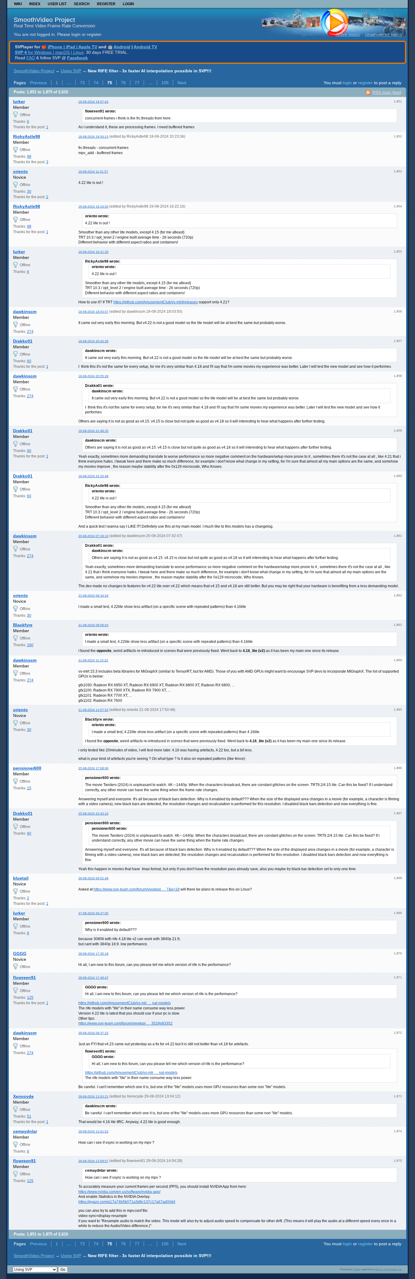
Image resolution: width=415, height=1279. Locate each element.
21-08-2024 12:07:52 (93, 710)
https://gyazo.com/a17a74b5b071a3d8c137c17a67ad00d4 (126, 1202)
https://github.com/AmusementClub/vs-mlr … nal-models (124, 1003)
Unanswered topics (383, 34)
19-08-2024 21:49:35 (93, 431)
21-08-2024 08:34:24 (93, 595)
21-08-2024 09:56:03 (93, 625)
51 (29, 1116)
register (365, 82)
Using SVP (71, 70)
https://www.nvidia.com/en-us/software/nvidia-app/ (119, 1192)
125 (30, 997)
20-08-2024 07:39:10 (93, 536)
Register (106, 4)
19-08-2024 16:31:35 (93, 251)
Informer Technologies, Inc (388, 1269)
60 (29, 361)
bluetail (21, 878)
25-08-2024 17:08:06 (93, 768)
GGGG (19, 953)
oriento (20, 171)
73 (82, 82)
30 (29, 191)
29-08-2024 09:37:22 (93, 1033)
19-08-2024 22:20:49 (93, 476)
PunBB (356, 1269)
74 (96, 82)
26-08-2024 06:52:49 (93, 878)
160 (30, 645)
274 (30, 331)
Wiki (18, 4)
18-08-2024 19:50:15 (93, 136)
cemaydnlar (25, 1131)
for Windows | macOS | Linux (49, 52)
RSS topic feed (386, 92)
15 (29, 788)
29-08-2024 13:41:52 (93, 1131)
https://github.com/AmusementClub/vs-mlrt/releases (155, 302)
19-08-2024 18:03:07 (93, 311)
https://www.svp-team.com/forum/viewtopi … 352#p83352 (125, 1023)
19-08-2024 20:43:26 (93, 341)
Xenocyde (23, 1096)
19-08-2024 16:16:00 (93, 206)
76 (123, 82)
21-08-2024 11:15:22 (93, 660)
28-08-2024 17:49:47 (93, 977)
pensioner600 (27, 768)
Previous (38, 82)
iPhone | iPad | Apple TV (72, 46)
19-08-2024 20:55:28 (93, 376)
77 (137, 82)
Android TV (145, 46)
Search (82, 4)
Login (128, 4)
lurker (19, 101)
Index (34, 4)
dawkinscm (24, 311)
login (347, 82)
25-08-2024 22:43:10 (93, 813)
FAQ (30, 57)
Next (181, 82)
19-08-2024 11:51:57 (93, 171)
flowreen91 (24, 977)
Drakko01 (23, 341)
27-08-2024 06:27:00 (93, 913)
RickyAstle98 (26, 136)
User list (57, 4)
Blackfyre (23, 624)
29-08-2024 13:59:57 (93, 1161)
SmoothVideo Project (44, 19)
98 (29, 156)
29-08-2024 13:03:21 (93, 1096)
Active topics (348, 34)
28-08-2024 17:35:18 (93, 953)
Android (122, 46)
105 (165, 82)
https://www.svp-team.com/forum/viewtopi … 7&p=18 (137, 889)
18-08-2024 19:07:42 (93, 101)
